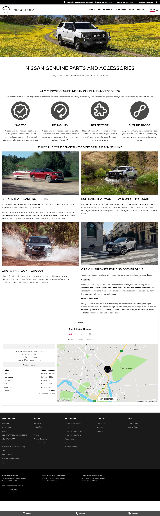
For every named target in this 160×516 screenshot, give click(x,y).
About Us (100, 427)
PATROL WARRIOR (8, 455)
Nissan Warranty (71, 447)
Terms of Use (133, 427)
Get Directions (107, 399)
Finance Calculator (40, 439)
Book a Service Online (73, 423)
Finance (37, 435)
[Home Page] (6, 9)
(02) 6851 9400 (32, 354)
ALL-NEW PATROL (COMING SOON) (14, 435)
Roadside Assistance (72, 443)
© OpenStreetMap (151, 401)
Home (92, 10)
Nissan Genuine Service (73, 431)
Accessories (69, 439)
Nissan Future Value (41, 443)
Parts (67, 427)
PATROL (5, 431)
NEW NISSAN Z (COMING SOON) (13, 447)
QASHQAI (5, 423)
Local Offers (38, 427)
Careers (100, 431)
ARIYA (4, 451)
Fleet (35, 431)
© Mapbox (140, 401)
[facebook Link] (156, 2)
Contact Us (101, 423)
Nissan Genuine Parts (73, 435)
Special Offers (136, 10)
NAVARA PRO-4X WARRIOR (11, 458)
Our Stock (121, 10)
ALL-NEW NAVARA (8, 439)
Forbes (80, 322)
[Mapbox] (63, 400)
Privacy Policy (133, 423)
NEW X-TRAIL (6, 427)
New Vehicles (104, 10)
